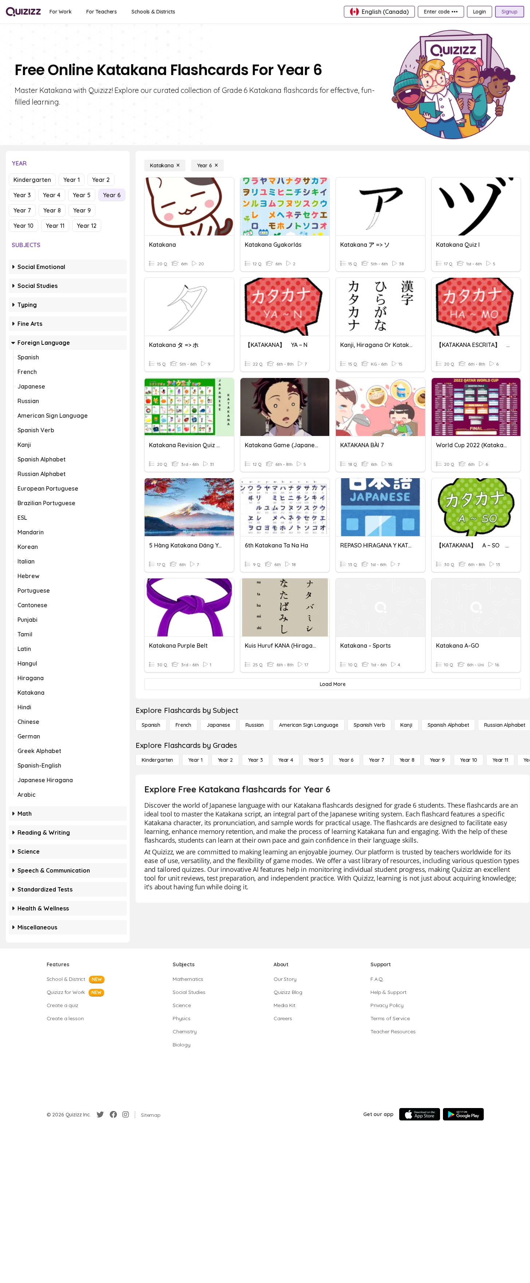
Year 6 (112, 195)
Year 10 (23, 225)
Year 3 (22, 195)
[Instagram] (125, 1114)
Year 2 (101, 179)
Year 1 (71, 179)
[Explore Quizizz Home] (23, 11)
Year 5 (82, 195)
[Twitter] (100, 1114)
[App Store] (419, 1114)
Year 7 (22, 210)
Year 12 (87, 225)
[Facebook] (113, 1114)
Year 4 (51, 195)
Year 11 (55, 225)
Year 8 (52, 210)
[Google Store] (463, 1114)
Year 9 (82, 210)
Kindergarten (32, 179)
